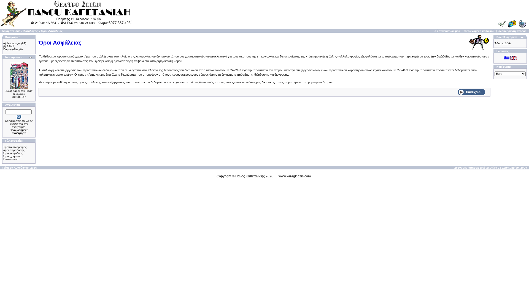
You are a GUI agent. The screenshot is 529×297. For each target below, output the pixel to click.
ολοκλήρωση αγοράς (512, 30)
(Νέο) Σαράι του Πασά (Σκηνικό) (19, 92)
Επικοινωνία (10, 159)
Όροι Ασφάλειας (52, 30)
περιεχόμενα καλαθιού (479, 30)
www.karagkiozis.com (295, 176)
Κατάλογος (30, 30)
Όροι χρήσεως (12, 156)
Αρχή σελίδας (11, 30)
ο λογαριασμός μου (447, 30)
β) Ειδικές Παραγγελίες (10, 48)
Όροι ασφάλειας (13, 153)
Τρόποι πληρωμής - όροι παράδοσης (15, 148)
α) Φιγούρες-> (11, 43)
